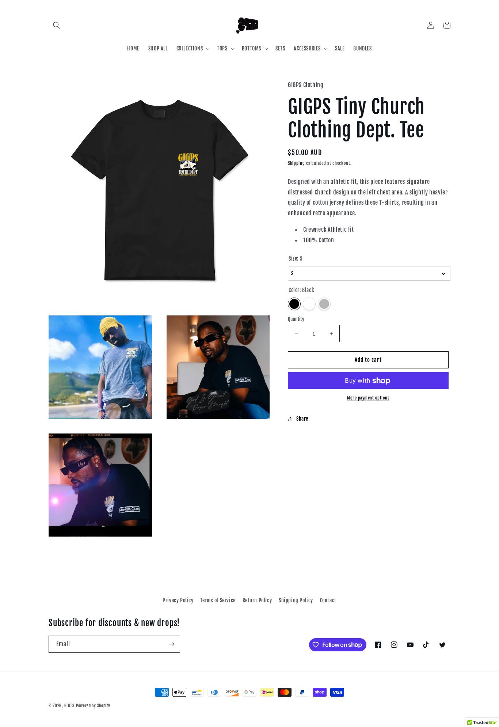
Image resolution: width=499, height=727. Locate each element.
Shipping (296, 163)
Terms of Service (218, 600)
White (309, 304)
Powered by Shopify (93, 705)
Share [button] (302, 419)
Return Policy (257, 600)
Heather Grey (324, 304)
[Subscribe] (172, 644)
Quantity (296, 319)
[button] (57, 25)
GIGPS (69, 705)
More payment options (368, 398)
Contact (328, 600)
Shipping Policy (296, 600)
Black (294, 304)
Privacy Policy (178, 600)
